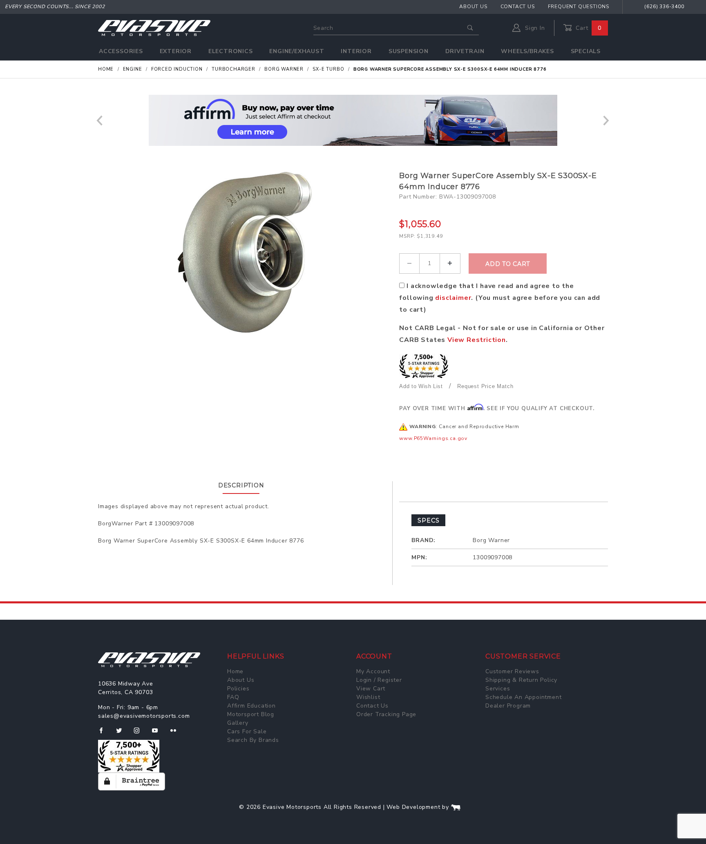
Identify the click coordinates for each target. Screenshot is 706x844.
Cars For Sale (246, 731)
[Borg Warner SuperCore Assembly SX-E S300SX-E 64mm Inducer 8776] (245, 252)
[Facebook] (104, 734)
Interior (356, 51)
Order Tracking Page (386, 714)
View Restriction (476, 339)
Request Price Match (485, 386)
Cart (587, 28)
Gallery (237, 723)
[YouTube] (158, 734)
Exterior (176, 51)
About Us (473, 6)
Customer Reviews (512, 671)
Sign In (534, 28)
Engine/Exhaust (296, 51)
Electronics (230, 51)
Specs (428, 520)
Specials (586, 51)
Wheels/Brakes (527, 51)
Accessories (121, 51)
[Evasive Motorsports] (154, 27)
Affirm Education (251, 706)
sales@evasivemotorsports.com (144, 716)
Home (235, 671)
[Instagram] (140, 734)
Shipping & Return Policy (521, 680)
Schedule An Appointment (523, 697)
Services (497, 688)
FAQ (233, 697)
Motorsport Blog (250, 714)
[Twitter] (122, 734)
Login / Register (379, 680)
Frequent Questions (578, 6)
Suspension (409, 51)
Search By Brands (253, 740)
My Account (373, 671)
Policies (238, 688)
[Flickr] (176, 734)
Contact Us (517, 6)
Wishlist (368, 697)
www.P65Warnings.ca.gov (433, 438)
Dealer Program (508, 706)
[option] (353, 120)
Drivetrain (465, 51)
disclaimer (453, 297)
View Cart (370, 688)
